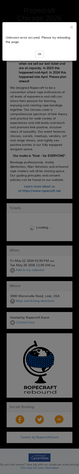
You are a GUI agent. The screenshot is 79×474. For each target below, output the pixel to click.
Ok (39, 54)
